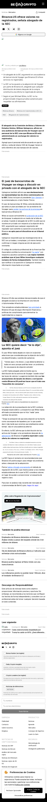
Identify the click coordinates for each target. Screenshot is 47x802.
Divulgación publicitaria (36, 749)
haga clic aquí (32, 485)
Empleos (5, 731)
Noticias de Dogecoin (9, 767)
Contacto (5, 724)
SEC (8, 404)
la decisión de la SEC (34, 216)
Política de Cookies (22, 785)
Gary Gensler (36, 197)
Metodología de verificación (34, 744)
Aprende (31, 724)
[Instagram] (19, 29)
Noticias (5, 12)
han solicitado (34, 307)
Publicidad (5, 721)
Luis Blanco (22, 65)
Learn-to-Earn (33, 734)
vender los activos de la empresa (26, 209)
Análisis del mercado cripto (9, 753)
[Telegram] (14, 29)
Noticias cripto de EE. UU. (9, 762)
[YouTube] (3, 29)
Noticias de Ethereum (9, 758)
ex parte (35, 252)
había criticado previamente (18, 467)
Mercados (12, 12)
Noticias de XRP (7, 746)
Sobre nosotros (7, 728)
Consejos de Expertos (36, 731)
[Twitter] (8, 29)
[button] (23, 655)
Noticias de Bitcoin (8, 749)
